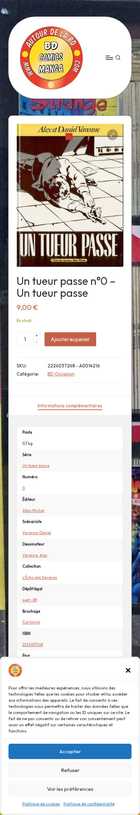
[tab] (70, 406)
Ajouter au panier (70, 339)
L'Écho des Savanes (39, 577)
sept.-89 (29, 600)
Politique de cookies (41, 803)
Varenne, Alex (34, 555)
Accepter (70, 751)
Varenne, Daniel (36, 532)
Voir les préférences (70, 789)
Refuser (70, 770)
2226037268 (32, 644)
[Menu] (109, 57)
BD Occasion (61, 374)
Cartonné (31, 622)
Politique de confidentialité (89, 803)
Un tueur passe (35, 465)
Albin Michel (33, 510)
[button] (128, 670)
